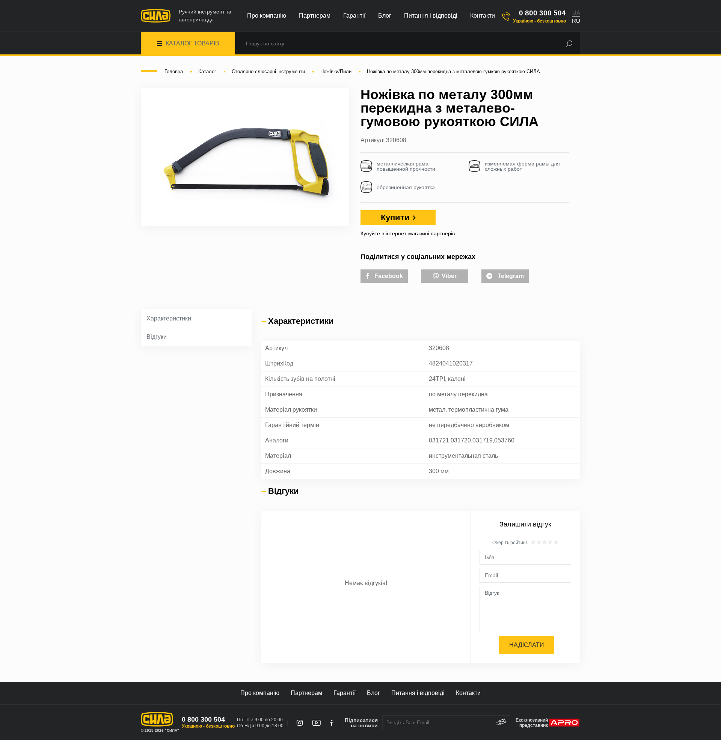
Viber (448, 276)
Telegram (510, 276)
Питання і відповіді (430, 15)
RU (576, 21)
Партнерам (314, 15)
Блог (384, 15)
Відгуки (156, 337)
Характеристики (168, 318)
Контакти (482, 15)
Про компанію (266, 15)
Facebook (388, 276)
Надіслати (526, 645)
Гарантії (354, 15)
